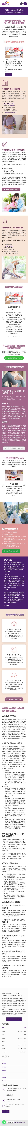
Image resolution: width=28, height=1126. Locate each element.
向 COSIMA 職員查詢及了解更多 (14, 1019)
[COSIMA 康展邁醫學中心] (5, 4)
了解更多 (8, 74)
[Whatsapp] (4, 1122)
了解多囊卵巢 (14, 336)
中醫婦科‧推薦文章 (9, 59)
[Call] (21, 3)
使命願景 (4, 1063)
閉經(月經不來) (10, 104)
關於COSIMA (5, 1080)
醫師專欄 (4, 1074)
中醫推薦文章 (16, 59)
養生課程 (4, 1070)
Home (6, 12)
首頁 (3, 1060)
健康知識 (4, 1077)
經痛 (5, 104)
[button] (3, 318)
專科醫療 (11, 12)
